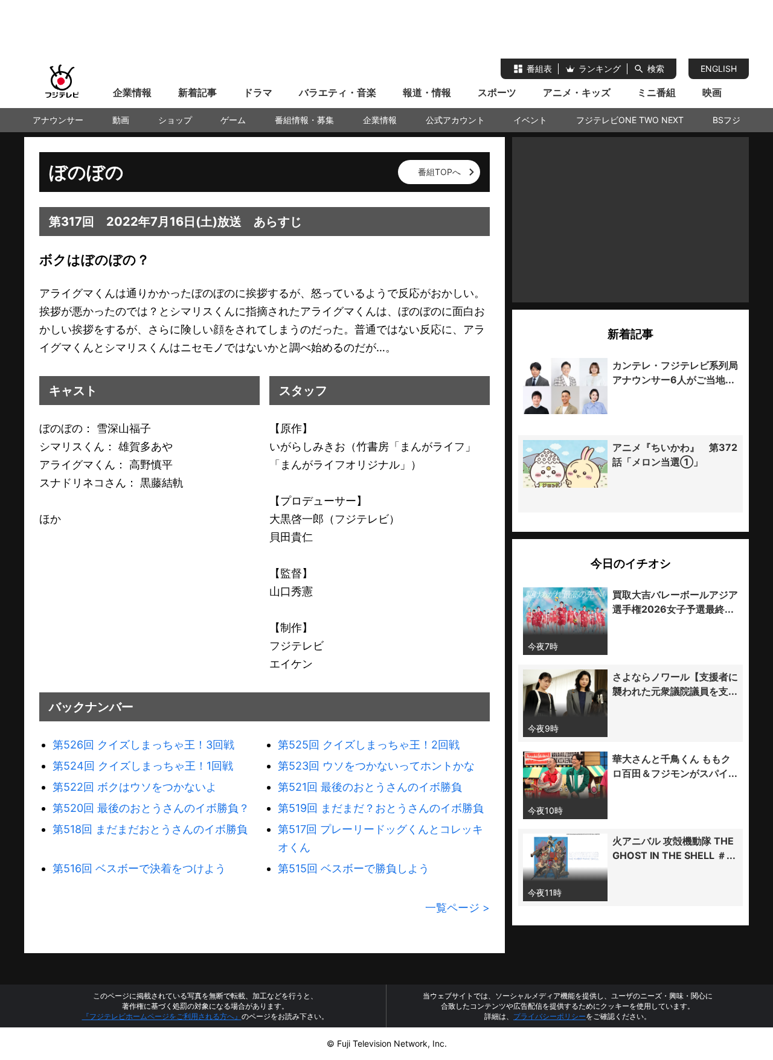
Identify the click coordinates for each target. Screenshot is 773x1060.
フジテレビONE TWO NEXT (630, 120)
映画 (712, 92)
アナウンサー (58, 120)
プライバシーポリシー (549, 1016)
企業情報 (132, 92)
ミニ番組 (656, 92)
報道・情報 (427, 92)
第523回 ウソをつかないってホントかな (376, 765)
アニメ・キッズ (577, 92)
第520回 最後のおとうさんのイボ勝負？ (151, 808)
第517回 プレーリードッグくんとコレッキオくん (380, 838)
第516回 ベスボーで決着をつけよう (139, 868)
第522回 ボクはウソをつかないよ (135, 787)
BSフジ (726, 120)
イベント (530, 120)
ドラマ (257, 92)
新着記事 (197, 92)
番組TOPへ (439, 172)
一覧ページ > (457, 907)
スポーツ (497, 92)
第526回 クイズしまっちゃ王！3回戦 (143, 744)
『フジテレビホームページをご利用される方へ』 (162, 1016)
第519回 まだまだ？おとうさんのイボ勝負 (381, 808)
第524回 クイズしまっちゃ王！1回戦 (143, 765)
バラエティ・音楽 (337, 92)
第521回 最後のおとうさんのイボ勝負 (370, 787)
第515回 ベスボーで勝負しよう (353, 868)
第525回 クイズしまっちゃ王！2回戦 (369, 744)
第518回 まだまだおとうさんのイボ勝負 (150, 829)
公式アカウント (455, 120)
